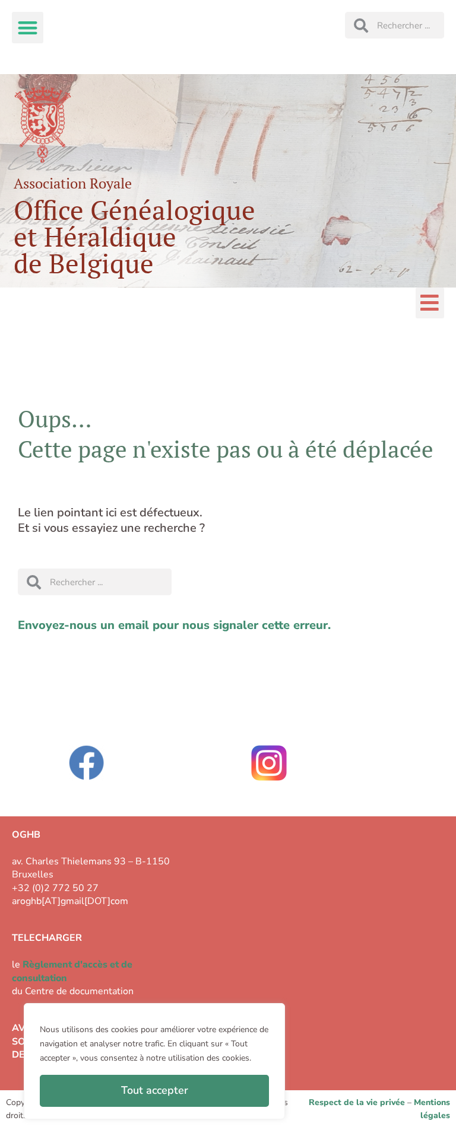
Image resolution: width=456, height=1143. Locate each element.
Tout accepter (154, 1090)
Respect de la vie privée (357, 1102)
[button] (27, 27)
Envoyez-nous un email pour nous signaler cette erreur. (174, 625)
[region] (154, 1061)
